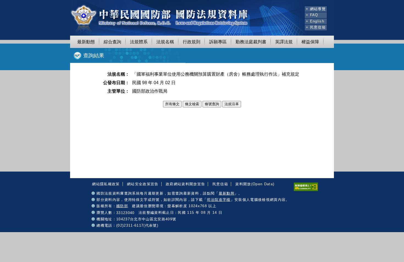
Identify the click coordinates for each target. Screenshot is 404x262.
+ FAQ (312, 15)
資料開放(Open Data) (254, 184)
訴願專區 (218, 41)
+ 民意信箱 (316, 27)
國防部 (122, 206)
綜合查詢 (112, 41)
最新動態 (86, 41)
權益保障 (310, 41)
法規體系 (139, 41)
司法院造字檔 (219, 200)
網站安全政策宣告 (143, 184)
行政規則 (191, 41)
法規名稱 (165, 41)
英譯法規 (284, 41)
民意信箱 (220, 184)
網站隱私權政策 (106, 184)
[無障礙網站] (306, 190)
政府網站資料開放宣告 (185, 184)
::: (300, 8)
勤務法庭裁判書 (251, 41)
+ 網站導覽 (316, 9)
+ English (315, 21)
